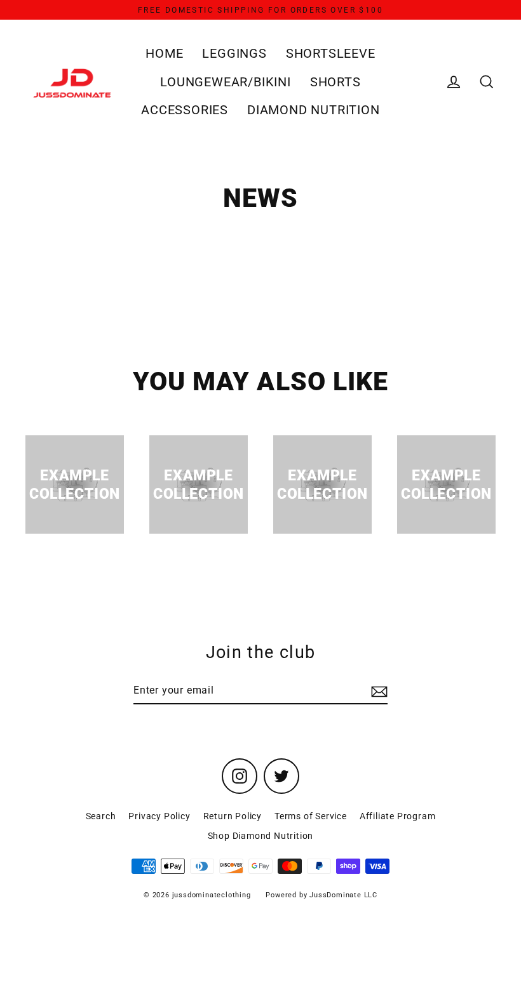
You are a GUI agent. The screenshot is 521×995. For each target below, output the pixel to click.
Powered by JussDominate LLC (321, 895)
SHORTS (335, 82)
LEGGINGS (234, 53)
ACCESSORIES (184, 110)
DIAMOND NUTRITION (313, 110)
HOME (164, 53)
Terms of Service (310, 816)
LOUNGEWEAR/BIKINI (225, 82)
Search (101, 816)
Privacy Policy (159, 816)
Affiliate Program (398, 816)
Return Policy (232, 816)
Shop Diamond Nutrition (261, 836)
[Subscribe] (377, 691)
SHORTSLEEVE (331, 53)
